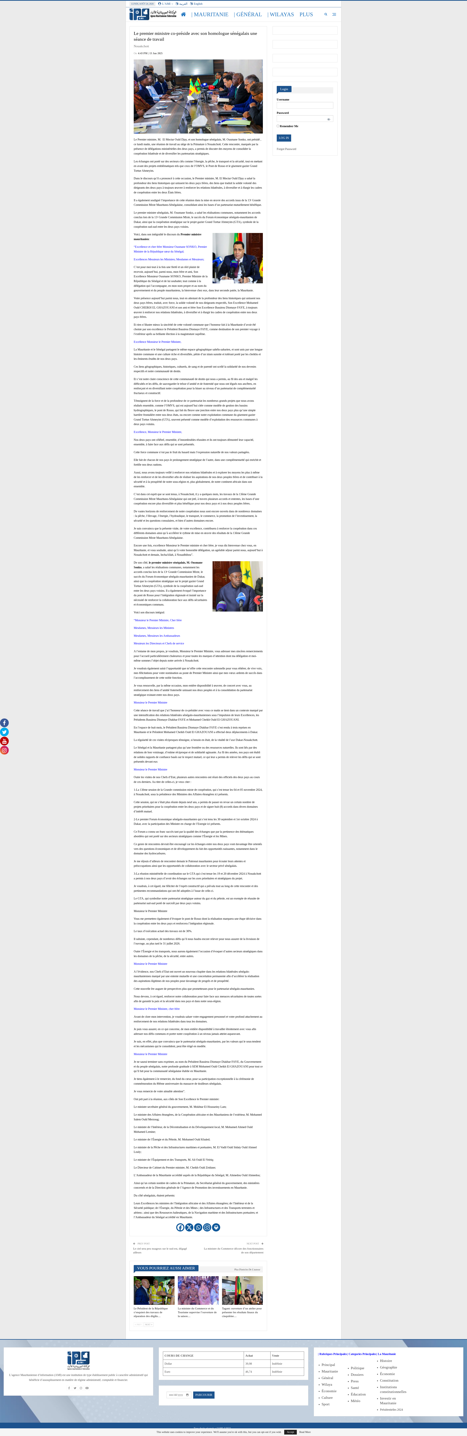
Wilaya (327, 1384)
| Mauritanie (209, 14)
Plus (306, 14)
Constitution (389, 1380)
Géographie (388, 1367)
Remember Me (288, 126)
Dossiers (357, 1375)
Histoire (386, 1361)
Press (355, 1381)
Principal (328, 1365)
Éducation (358, 1394)
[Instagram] (207, 1227)
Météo (355, 1401)
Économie (329, 1391)
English (198, 3)
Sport (326, 1404)
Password (283, 112)
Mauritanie (330, 1371)
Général (327, 1378)
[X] (189, 1227)
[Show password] (328, 118)
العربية (183, 3)
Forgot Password (286, 149)
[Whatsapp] (198, 1227)
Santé (355, 1388)
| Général (248, 14)
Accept (290, 1432)
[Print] (216, 1227)
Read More (305, 1432)
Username (283, 99)
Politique (357, 1368)
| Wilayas (280, 14)
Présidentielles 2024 (391, 1409)
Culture (327, 1397)
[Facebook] (180, 1227)
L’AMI (166, 3)
